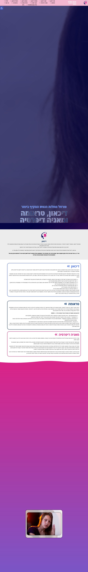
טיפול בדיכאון (15, 1)
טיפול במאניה (24, 3)
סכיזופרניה (15, 3)
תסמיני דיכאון (34, 1)
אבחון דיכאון (24, 1)
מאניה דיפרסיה (44, 3)
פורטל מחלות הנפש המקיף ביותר (72, 3)
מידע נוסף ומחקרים (32, 5)
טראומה (53, 3)
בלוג (23, 5)
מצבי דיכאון (43, 1)
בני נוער (7, 3)
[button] (1, 8)
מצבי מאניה (34, 3)
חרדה (6, 1)
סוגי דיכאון (52, 1)
